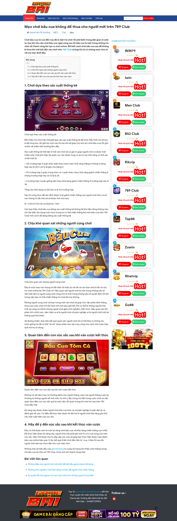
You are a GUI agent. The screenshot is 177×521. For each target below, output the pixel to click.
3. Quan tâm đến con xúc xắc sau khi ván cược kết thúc (52, 73)
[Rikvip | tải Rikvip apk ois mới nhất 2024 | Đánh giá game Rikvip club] (116, 162)
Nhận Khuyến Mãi (125, 60)
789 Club (67, 49)
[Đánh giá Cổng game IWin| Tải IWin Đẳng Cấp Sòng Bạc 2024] (116, 77)
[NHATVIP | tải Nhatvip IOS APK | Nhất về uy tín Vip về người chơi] (116, 276)
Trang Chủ (29, 18)
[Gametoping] (38, 13)
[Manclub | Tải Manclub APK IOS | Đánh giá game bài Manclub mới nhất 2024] (116, 105)
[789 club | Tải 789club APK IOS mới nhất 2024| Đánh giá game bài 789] (116, 190)
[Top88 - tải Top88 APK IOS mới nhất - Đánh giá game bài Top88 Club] (116, 219)
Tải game (124, 67)
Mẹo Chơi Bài (86, 18)
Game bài (40, 18)
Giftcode (99, 18)
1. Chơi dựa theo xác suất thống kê (43, 67)
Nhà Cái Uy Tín (53, 18)
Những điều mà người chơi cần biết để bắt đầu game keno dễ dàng (60, 464)
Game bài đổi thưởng (40, 32)
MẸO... (56, 32)
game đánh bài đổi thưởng (88, 491)
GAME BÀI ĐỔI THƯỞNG (123, 41)
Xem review (139, 67)
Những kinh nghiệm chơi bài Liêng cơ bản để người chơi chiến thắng (61, 469)
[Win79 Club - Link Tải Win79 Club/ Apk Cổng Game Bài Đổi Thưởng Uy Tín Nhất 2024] (116, 51)
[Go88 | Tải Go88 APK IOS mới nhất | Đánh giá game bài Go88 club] (116, 305)
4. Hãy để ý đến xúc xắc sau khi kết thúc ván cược (51, 76)
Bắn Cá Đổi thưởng (70, 18)
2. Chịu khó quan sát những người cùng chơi (48, 70)
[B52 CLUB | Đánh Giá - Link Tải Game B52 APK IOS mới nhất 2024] (116, 133)
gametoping (58, 448)
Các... (64, 32)
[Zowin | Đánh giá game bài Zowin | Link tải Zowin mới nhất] (116, 247)
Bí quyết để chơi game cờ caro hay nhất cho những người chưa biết (61, 475)
